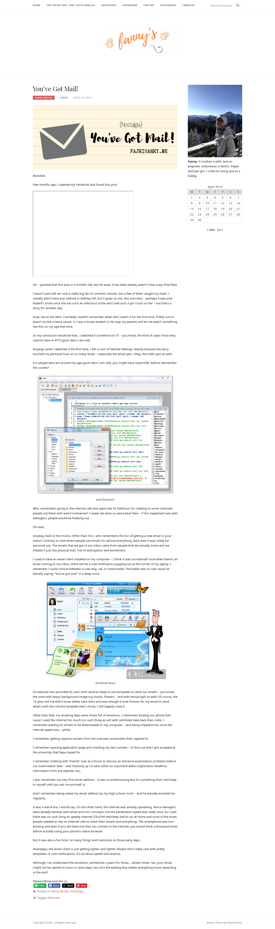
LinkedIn (188, 5)
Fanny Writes (44, 97)
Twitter (148, 5)
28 (238, 214)
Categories (109, 5)
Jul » (220, 230)
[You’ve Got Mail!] (105, 137)
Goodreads (168, 5)
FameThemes (234, 922)
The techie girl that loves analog (71, 5)
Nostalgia (77, 891)
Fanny (64, 97)
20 (230, 209)
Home (36, 5)
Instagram (130, 5)
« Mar (211, 230)
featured (54, 898)
